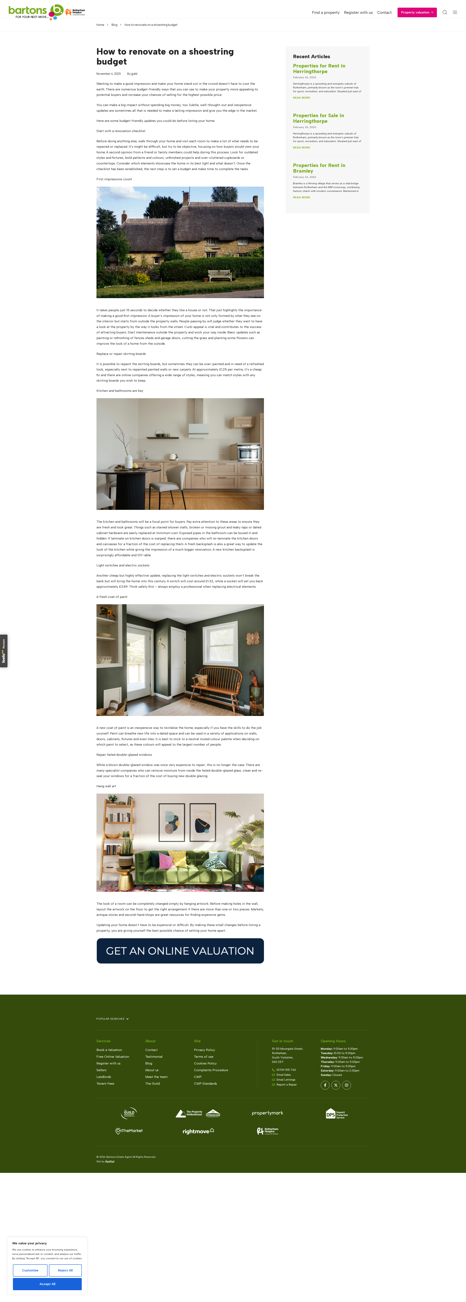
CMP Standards (205, 1084)
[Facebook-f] (325, 1085)
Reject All (65, 1270)
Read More (301, 97)
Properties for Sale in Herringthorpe (318, 118)
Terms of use (203, 1057)
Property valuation (415, 12)
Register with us (358, 12)
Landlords (103, 1077)
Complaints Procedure (211, 1070)
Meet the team (156, 1077)
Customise (30, 1270)
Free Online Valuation (112, 1057)
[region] (47, 1266)
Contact (384, 12)
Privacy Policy (204, 1050)
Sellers (101, 1070)
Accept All (47, 1284)
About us (152, 1070)
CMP (198, 1077)
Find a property (326, 12)
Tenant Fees (105, 1084)
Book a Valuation (109, 1050)
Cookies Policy (205, 1063)
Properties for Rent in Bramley (319, 168)
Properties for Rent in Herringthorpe (319, 68)
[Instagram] (346, 1085)
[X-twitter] (335, 1085)
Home (100, 25)
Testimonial (154, 1057)
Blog (114, 25)
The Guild (152, 1084)
